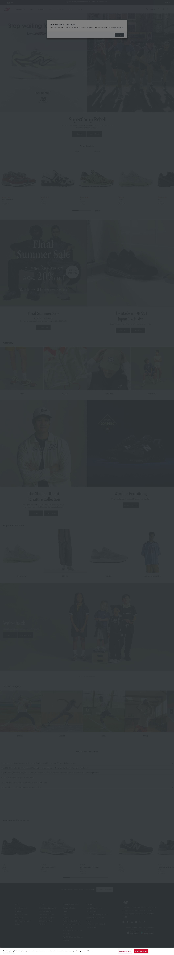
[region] (87, 951)
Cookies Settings (125, 951)
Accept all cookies (141, 951)
